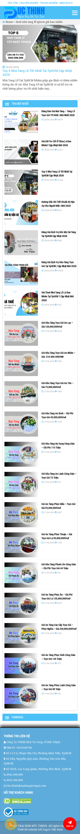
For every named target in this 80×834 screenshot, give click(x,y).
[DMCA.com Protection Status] (40, 801)
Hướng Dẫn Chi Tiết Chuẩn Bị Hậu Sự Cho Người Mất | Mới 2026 (58, 203)
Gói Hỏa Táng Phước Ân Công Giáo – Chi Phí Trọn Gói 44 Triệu (58, 566)
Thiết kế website (27, 829)
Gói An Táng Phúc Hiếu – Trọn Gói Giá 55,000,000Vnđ (58, 506)
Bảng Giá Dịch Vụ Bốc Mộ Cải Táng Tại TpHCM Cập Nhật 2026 (58, 234)
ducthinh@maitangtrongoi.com (26, 785)
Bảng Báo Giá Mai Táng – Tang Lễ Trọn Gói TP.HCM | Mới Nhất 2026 (58, 113)
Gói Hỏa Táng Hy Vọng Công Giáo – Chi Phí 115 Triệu (58, 445)
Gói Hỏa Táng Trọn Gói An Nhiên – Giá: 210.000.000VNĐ (58, 354)
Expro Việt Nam (53, 829)
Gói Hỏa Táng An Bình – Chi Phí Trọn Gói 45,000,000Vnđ (57, 415)
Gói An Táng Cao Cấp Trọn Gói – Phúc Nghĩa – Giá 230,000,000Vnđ (58, 626)
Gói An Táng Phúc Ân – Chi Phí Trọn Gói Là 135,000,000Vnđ (57, 596)
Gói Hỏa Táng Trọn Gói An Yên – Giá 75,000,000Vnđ (57, 385)
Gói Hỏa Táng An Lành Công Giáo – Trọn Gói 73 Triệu (58, 475)
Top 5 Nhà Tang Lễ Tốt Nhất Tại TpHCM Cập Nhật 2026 (37, 73)
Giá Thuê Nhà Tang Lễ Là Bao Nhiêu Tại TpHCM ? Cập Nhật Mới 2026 (57, 296)
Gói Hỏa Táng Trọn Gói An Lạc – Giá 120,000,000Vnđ (57, 324)
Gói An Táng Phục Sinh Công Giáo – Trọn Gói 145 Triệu (58, 657)
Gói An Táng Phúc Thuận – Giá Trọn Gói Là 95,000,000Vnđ (56, 536)
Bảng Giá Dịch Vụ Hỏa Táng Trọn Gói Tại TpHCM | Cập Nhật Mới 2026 (58, 264)
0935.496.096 (15, 780)
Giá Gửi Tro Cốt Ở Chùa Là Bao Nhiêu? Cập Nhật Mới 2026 (56, 143)
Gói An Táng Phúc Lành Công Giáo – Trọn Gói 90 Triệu (58, 687)
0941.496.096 (15, 774)
